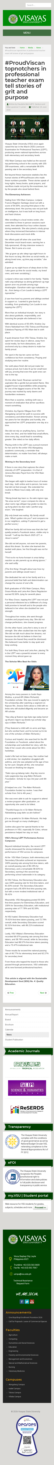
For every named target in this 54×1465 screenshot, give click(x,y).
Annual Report (11, 1014)
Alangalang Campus (17, 1385)
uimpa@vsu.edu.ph (22, 1274)
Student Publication (14, 1040)
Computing (13, 1339)
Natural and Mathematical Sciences (23, 1363)
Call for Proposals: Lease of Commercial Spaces (28, 1322)
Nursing (12, 1367)
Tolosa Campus (15, 1393)
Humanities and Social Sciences (22, 1343)
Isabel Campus (14, 1389)
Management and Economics (20, 1359)
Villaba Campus (15, 1397)
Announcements (12, 1009)
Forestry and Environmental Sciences (23, 1355)
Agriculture (13, 1335)
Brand (8, 1019)
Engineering (13, 1351)
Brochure (9, 1024)
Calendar (9, 1030)
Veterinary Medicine (17, 1371)
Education (13, 1347)
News (9, 1035)
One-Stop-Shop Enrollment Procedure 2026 (25, 1317)
